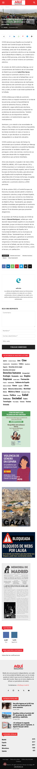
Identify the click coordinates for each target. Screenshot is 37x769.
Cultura (21, 364)
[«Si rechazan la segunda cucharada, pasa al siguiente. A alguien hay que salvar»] (6, 725)
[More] (32, 36)
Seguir (14, 632)
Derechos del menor (15, 255)
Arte (18, 361)
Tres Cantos (15, 401)
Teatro (25, 399)
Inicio (2, 7)
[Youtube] (29, 691)
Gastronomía (11, 382)
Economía (15, 376)
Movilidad (27, 389)
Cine (24, 360)
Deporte (5, 367)
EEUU (21, 376)
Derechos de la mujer (15, 367)
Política (13, 395)
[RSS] (18, 691)
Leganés (20, 385)
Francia (5, 382)
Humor (14, 386)
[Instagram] (13, 690)
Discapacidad (26, 373)
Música (5, 392)
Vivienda (6, 405)
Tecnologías (7, 402)
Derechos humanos (27, 255)
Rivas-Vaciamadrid (13, 258)
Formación (25, 379)
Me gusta (6, 632)
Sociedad (17, 398)
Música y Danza (14, 392)
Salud (25, 395)
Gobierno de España (22, 382)
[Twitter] (24, 691)
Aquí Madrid (7, 628)
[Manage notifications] (4, 764)
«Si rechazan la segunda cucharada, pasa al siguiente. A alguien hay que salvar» (23, 725)
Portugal (19, 395)
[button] (3, 2)
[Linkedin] (14, 36)
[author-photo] (18, 286)
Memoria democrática (15, 389)
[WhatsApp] (18, 36)
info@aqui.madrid (23, 685)
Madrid (7, 7)
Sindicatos (7, 399)
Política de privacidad (27, 759)
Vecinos (28, 402)
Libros (26, 385)
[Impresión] (26, 266)
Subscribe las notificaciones (11, 655)
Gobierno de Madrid (7, 385)
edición (5, 27)
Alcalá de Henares (12, 361)
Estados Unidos (16, 379)
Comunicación (6, 364)
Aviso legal (5, 759)
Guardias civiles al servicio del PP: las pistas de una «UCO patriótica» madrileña (23, 715)
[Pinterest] (23, 36)
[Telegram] (27, 36)
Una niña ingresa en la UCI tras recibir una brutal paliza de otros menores (23, 705)
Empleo (27, 376)
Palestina (5, 395)
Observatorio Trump (25, 392)
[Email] (30, 266)
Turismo (22, 402)
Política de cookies (15, 759)
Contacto (18, 761)
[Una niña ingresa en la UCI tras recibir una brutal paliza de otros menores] (6, 706)
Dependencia (27, 364)
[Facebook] (10, 36)
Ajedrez (5, 361)
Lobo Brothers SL (18, 766)
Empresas (7, 379)
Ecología (6, 376)
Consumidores (14, 364)
